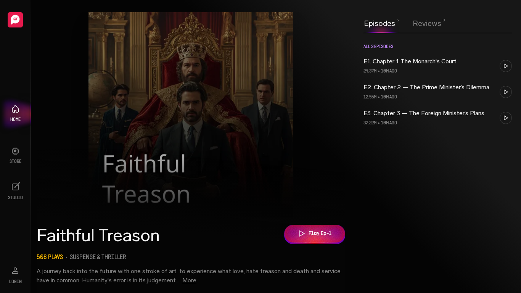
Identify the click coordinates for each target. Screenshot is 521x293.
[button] (437, 66)
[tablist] (402, 23)
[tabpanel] (437, 162)
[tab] (379, 22)
